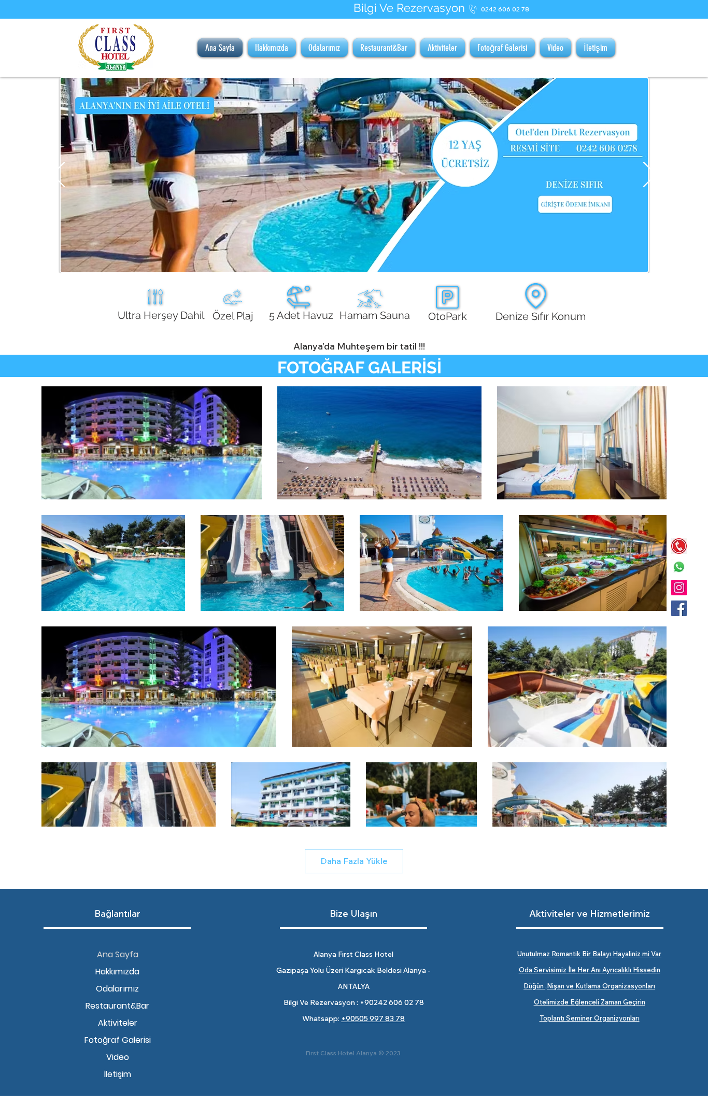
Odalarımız (117, 989)
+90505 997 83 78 (373, 1018)
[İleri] (649, 175)
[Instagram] (679, 587)
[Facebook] (679, 608)
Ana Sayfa (117, 954)
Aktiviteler (117, 1023)
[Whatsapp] (679, 567)
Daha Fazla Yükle (354, 861)
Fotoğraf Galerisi (117, 1040)
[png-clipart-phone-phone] (679, 546)
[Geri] (58, 175)
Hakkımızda (117, 972)
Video (117, 1057)
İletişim (117, 1074)
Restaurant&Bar (117, 1006)
